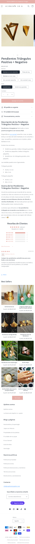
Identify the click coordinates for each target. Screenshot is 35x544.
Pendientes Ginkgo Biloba (9, 334)
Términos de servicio (9, 472)
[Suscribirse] (26, 497)
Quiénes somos (8, 409)
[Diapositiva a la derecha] (21, 55)
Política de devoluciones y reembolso (14, 468)
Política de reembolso (25, 537)
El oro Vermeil (8, 440)
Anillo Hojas (25, 362)
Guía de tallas (8, 444)
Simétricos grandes (21, 87)
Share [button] (4, 274)
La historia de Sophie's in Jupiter (13, 413)
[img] (5, 251)
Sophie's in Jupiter (13, 537)
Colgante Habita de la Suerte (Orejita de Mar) (25, 307)
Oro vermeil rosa (26, 80)
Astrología (7, 448)
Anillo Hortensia (9, 306)
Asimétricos (6, 87)
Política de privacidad (10, 459)
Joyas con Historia (9, 428)
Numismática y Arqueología (12, 424)
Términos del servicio (24, 540)
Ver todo (17, 398)
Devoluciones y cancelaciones (12, 476)
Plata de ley (26, 72)
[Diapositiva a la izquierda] (14, 55)
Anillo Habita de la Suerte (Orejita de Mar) (9, 389)
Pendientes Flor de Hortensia (25, 335)
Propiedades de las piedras (11, 432)
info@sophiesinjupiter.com (12, 486)
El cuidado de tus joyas (10, 436)
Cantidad (3, 91)
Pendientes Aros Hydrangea (9, 362)
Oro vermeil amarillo (9, 80)
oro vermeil (13, 134)
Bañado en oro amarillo (10, 72)
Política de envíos (9, 463)
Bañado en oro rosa (9, 76)
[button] (29, 6)
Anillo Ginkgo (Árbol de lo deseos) (25, 389)
